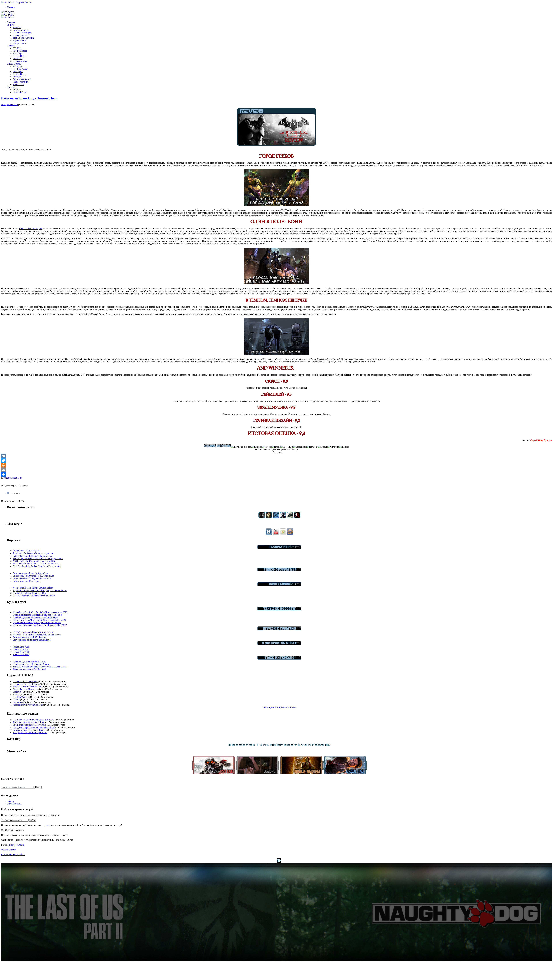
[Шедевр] (344, 447)
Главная (11, 22)
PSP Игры (17, 58)
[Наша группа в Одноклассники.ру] (283, 534)
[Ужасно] (267, 447)
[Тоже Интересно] (279, 659)
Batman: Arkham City (12, 478)
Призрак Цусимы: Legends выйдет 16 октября (35, 617)
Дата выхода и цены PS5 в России (29, 637)
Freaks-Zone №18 (21, 647)
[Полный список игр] (327, 745)
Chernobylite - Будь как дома (26, 550)
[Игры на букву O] (278, 745)
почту (47, 825)
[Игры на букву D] (240, 745)
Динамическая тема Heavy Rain (28, 730)
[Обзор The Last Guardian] (290, 517)
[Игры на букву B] (233, 745)
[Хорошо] (323, 447)
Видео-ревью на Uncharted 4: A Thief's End (33, 576)
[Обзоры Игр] (279, 548)
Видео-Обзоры (14, 63)
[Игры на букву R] (288, 745)
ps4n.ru (10, 801)
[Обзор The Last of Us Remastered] (261, 517)
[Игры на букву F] (247, 745)
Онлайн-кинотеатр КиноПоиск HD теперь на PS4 (37, 615)
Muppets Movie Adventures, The (28, 705)
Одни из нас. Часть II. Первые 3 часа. (31, 664)
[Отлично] (333, 447)
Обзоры (11, 45)
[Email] (276, 469)
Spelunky (17, 692)
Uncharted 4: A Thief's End (25, 681)
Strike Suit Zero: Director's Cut (27, 686)
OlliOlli (16, 699)
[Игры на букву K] (264, 745)
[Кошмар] (257, 447)
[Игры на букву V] (302, 745)
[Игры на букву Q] (285, 745)
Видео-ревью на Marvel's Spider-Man (30, 573)
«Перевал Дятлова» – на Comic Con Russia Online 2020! (40, 625)
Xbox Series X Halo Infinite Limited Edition (33, 588)
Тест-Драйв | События (23, 38)
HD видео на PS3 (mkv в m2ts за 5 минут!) (33, 719)
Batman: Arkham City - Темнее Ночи (29, 98)
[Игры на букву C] (236, 745)
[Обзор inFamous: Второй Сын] (297, 517)
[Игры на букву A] (229, 745)
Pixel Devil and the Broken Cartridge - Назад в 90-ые (37, 566)
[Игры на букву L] (267, 745)
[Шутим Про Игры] (279, 644)
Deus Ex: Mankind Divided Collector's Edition (34, 595)
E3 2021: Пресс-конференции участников (33, 632)
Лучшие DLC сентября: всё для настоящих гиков (37, 622)
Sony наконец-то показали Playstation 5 (32, 640)
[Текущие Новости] (279, 609)
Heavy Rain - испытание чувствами (30, 732)
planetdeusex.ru (14, 803)
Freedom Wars (19, 697)
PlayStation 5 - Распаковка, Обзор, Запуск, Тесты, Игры (40, 590)
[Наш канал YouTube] (276, 534)
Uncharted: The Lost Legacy (26, 684)
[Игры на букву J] (261, 745)
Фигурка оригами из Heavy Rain (28, 722)
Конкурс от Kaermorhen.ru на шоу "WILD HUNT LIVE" (40, 666)
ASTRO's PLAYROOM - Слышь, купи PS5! (34, 561)
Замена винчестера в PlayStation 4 (29, 669)
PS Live (10, 25)
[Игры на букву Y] (312, 745)
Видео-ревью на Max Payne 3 (27, 581)
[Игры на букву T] (295, 745)
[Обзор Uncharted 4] (283, 517)
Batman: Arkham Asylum (30, 228)
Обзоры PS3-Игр (9, 104)
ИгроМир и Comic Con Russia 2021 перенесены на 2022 (40, 612)
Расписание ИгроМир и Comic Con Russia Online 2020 (39, 620)
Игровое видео (20, 35)
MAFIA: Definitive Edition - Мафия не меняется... (36, 563)
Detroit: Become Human (24, 689)
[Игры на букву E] (243, 745)
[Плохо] (276, 447)
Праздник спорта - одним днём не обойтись (34, 727)
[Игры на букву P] (281, 745)
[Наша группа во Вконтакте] (269, 534)
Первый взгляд (20, 61)
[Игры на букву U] (299, 745)
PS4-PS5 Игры (20, 51)
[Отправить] (276, 474)
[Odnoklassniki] (276, 465)
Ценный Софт (20, 92)
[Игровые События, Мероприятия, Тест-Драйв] (279, 629)
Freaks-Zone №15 (21, 654)
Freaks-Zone (18, 84)
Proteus (16, 694)
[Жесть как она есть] (241, 447)
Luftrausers (18, 702)
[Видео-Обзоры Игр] (279, 570)
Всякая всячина (20, 82)
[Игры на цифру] (321, 745)
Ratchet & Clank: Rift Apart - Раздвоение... (33, 556)
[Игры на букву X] (309, 745)
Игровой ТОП (20, 40)
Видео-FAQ (12, 87)
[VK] (276, 456)
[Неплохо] (312, 447)
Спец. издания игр (22, 79)
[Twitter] (276, 460)
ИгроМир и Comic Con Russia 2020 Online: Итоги (37, 634)
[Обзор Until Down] (276, 517)
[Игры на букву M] (271, 745)
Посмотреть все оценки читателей (279, 707)
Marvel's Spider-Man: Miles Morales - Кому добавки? (38, 558)
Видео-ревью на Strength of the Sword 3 (32, 578)
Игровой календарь (22, 32)
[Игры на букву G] (250, 745)
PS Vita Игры (19, 56)
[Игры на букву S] (292, 745)
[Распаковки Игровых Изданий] (279, 585)
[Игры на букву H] (254, 745)
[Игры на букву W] (305, 745)
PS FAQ (16, 89)
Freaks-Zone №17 (21, 649)
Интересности (20, 43)
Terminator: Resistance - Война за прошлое (33, 553)
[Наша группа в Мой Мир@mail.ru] (290, 534)
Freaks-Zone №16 (21, 652)
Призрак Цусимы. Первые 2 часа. (29, 661)
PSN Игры (18, 53)
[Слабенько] (286, 447)
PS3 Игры (17, 48)
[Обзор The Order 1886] (269, 517)
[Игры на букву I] (257, 745)
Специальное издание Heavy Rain (29, 725)
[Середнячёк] (300, 447)
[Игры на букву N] (274, 745)
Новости (17, 27)
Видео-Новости (20, 30)
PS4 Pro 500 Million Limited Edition (29, 593)
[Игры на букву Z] (316, 745)
